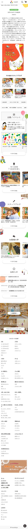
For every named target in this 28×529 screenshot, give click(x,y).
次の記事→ (23, 102)
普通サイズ (17, 436)
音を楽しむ (3, 381)
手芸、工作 (17, 396)
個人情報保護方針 (18, 498)
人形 (2, 396)
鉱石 (2, 355)
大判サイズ (17, 438)
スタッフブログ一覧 (14, 102)
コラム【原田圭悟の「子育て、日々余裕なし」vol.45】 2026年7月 (7, 85)
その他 (2, 455)
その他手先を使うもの (19, 411)
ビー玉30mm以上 (5, 348)
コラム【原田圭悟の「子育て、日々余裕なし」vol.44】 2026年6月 (20, 85)
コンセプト (3, 480)
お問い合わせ (17, 493)
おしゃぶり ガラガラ (6, 408)
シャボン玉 (3, 451)
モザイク (3, 423)
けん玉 (16, 409)
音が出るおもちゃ (5, 384)
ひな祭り (17, 423)
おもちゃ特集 (5, 107)
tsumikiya (15, 527)
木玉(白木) (3, 350)
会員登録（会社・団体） (20, 485)
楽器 (2, 386)
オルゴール (3, 388)
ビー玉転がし (4, 371)
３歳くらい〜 (17, 361)
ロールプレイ (17, 376)
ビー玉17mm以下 (5, 344)
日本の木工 (3, 436)
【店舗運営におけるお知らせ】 (16, 290)
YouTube (4, 516)
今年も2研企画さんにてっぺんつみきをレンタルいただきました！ (10, 256)
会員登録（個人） (18, 482)
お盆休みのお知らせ (13, 276)
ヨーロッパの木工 (5, 443)
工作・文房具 (18, 392)
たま (2, 341)
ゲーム (16, 358)
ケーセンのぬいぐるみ (6, 401)
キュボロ (3, 376)
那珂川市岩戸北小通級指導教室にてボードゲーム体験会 (10, 186)
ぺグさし (3, 428)
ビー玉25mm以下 (5, 346)
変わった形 (3, 363)
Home (2, 5)
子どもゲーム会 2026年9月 (10, 146)
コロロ (2, 373)
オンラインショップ (19, 478)
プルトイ (3, 411)
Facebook (4, 510)
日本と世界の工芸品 (5, 434)
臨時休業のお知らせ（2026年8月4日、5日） (17, 281)
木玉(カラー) (3, 352)
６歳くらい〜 (17, 363)
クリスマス (17, 430)
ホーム (2, 478)
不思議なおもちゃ (5, 453)
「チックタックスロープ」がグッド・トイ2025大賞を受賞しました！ (20, 96)
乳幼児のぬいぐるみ (5, 399)
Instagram (4, 512)
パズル (16, 341)
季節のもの (17, 421)
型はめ (16, 346)
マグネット (3, 425)
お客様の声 (3, 499)
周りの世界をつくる (19, 378)
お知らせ (3, 504)
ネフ (2, 367)
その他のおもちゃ (5, 448)
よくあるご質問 (4, 487)
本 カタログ (17, 399)
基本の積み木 (4, 361)
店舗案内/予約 (4, 483)
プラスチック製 (18, 386)
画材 (16, 394)
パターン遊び (4, 421)
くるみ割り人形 (4, 438)
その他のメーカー (5, 378)
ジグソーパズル (18, 344)
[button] (2, 2)
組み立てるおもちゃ (19, 381)
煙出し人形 (3, 440)
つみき (2, 358)
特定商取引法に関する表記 (20, 495)
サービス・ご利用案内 (19, 480)
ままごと (17, 373)
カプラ (2, 365)
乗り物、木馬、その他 (6, 417)
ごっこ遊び (17, 371)
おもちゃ (3, 493)
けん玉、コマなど (19, 404)
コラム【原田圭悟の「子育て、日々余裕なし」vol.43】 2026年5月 (7, 96)
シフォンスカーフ (19, 434)
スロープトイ (4, 413)
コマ (16, 407)
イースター (17, 428)
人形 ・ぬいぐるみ (5, 392)
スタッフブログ (7, 5)
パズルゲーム (17, 350)
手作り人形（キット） (6, 394)
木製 (16, 384)
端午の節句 (17, 425)
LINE (3, 519)
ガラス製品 (3, 445)
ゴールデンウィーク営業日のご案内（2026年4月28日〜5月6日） (17, 286)
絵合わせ (17, 348)
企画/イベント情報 (5, 485)
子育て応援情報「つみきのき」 (15, 107)
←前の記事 (4, 102)
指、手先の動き (4, 415)
